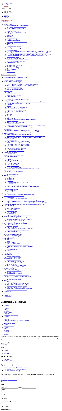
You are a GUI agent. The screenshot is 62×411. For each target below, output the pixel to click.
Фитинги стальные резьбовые (14, 87)
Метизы (9, 44)
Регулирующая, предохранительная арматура (18, 59)
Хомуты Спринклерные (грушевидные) (17, 148)
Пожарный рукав (11, 212)
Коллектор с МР (11, 118)
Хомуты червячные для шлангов (15, 149)
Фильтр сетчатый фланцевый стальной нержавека (20, 288)
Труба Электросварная (12, 174)
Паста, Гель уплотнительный (14, 162)
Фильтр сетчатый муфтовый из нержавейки (18, 283)
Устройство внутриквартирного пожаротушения (19, 215)
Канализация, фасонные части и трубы (17, 32)
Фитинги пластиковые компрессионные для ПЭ (19, 276)
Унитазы (9, 253)
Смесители (9, 251)
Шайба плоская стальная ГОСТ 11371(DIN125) (19, 185)
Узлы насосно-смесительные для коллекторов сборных (21, 127)
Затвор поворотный (12, 93)
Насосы (9, 47)
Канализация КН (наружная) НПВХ (16, 111)
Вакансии (6, 353)
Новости (6, 15)
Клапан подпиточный (12, 226)
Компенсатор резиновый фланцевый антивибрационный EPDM (23, 132)
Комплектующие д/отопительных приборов (18, 217)
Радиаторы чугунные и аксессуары (16, 222)
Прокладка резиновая (12, 164)
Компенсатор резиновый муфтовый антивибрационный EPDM (23, 130)
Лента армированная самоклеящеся (16, 157)
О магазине (7, 359)
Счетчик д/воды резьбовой (13, 256)
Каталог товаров (8, 24)
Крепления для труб (12, 39)
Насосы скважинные (12, 50)
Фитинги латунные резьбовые (14, 82)
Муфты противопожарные (13, 208)
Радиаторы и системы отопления (15, 58)
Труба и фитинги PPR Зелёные (15, 272)
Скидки (6, 6)
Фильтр (9, 70)
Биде (8, 239)
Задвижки (9, 92)
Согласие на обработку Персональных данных (16, 367)
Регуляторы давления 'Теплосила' (15, 236)
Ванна (8, 241)
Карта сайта (4, 344)
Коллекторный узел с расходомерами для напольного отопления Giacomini (26, 125)
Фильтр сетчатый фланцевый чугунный (17, 290)
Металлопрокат (11, 43)
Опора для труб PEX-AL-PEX (14, 262)
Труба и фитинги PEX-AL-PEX (15, 65)
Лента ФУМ (10, 159)
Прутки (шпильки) (11, 183)
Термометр (9, 115)
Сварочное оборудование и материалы (17, 107)
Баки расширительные (12, 78)
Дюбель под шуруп (12, 140)
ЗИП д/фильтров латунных (13, 281)
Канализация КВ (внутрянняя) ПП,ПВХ (17, 110)
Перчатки (9, 104)
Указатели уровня (11, 69)
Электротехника (11, 72)
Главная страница (8, 295)
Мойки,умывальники (12, 247)
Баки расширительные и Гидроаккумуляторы (18, 25)
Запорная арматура (11, 29)
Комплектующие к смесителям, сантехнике (18, 245)
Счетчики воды (11, 63)
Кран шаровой (10, 97)
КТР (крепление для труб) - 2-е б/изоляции (18, 144)
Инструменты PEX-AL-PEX (14, 260)
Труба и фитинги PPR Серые (14, 273)
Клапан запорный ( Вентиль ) (14, 95)
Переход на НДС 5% (6, 20)
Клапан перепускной (12, 224)
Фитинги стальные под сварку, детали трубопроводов (21, 85)
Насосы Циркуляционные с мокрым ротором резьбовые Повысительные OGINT (27, 53)
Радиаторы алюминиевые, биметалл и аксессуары (19, 219)
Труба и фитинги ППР (12, 66)
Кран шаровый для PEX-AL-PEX (15, 261)
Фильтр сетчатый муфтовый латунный (17, 284)
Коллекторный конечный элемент (15, 122)
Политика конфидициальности (12, 370)
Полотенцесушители (12, 249)
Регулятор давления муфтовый (15, 235)
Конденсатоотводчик (12, 38)
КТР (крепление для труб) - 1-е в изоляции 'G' (18, 142)
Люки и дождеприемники (13, 40)
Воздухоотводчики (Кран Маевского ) (16, 27)
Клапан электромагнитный (14, 232)
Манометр (9, 114)
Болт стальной (10, 178)
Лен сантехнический (12, 156)
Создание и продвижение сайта (9, 380)
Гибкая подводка (11, 242)
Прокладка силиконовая (13, 166)
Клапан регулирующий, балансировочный (18, 230)
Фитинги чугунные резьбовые (14, 88)
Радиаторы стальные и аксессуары (15, 220)
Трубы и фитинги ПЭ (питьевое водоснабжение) (19, 68)
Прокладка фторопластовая (14, 167)
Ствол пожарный (11, 213)
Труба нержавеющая (12, 172)
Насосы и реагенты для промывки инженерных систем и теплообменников (26, 102)
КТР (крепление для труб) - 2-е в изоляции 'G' (18, 145)
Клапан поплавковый (12, 227)
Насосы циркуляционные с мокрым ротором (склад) (20, 194)
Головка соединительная (13, 207)
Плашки (9, 106)
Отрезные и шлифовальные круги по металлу (18, 103)
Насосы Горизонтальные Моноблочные (17, 48)
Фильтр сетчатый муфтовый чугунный (17, 286)
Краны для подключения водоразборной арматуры (20, 246)
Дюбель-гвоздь (10, 181)
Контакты (6, 16)
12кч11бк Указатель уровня (14, 279)
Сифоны (9, 250)
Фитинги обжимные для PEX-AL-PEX (17, 265)
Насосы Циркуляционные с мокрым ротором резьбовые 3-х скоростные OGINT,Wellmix (29, 51)
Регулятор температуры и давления (16, 61)
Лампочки (9, 292)
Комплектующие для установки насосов (17, 198)
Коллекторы (10, 35)
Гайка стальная (10, 179)
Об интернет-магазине (9, 1)
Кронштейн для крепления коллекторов (17, 126)
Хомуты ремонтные (12, 147)
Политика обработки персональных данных (15, 369)
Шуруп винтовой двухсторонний (15, 151)
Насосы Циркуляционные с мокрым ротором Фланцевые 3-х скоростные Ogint (27, 55)
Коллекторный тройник (13, 123)
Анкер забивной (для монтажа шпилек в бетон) (19, 177)
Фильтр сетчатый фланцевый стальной (17, 287)
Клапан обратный (11, 96)
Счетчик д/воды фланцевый (14, 257)
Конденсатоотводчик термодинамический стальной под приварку (24, 137)
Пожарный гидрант (12, 211)
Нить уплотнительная (12, 160)
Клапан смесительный (12, 231)
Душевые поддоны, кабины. (14, 243)
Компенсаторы (10, 36)
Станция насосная (11, 190)
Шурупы (9, 187)
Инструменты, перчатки (13, 31)
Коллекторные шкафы (12, 121)
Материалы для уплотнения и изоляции (17, 42)
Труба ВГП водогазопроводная (15, 171)
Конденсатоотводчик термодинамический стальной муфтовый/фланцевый (26, 136)
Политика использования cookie (12, 371)
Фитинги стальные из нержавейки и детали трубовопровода (22, 84)
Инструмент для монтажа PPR (14, 269)
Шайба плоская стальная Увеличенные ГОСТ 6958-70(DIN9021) (23, 186)
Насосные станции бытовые (14, 46)
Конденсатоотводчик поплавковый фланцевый (19, 134)
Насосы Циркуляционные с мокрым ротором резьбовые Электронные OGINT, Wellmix (29, 54)
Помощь (6, 4)
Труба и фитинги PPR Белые (14, 271)
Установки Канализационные (14, 192)
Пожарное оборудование (13, 57)
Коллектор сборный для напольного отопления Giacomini (21, 119)
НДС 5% (6, 17)
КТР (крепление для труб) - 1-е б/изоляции (18, 141)
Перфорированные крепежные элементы (17, 182)
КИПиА (9, 33)
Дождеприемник (11, 153)
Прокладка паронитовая (13, 163)
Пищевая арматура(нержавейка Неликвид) (18, 99)
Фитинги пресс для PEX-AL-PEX (15, 266)
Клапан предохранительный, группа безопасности (20, 228)
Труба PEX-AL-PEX (12, 264)
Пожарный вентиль (12, 209)
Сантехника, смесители (13, 62)
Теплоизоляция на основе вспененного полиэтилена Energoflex (23, 168)
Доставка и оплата (8, 3)
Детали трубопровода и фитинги (15, 28)
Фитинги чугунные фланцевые (15, 89)
